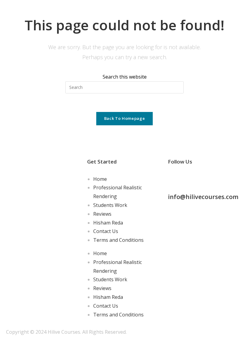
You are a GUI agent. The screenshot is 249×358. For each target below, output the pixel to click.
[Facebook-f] (175, 177)
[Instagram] (192, 177)
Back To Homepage (124, 118)
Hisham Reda (108, 222)
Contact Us (105, 231)
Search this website (125, 76)
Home (100, 179)
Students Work (110, 205)
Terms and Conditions (118, 240)
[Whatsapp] (208, 177)
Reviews (102, 214)
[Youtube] (224, 177)
